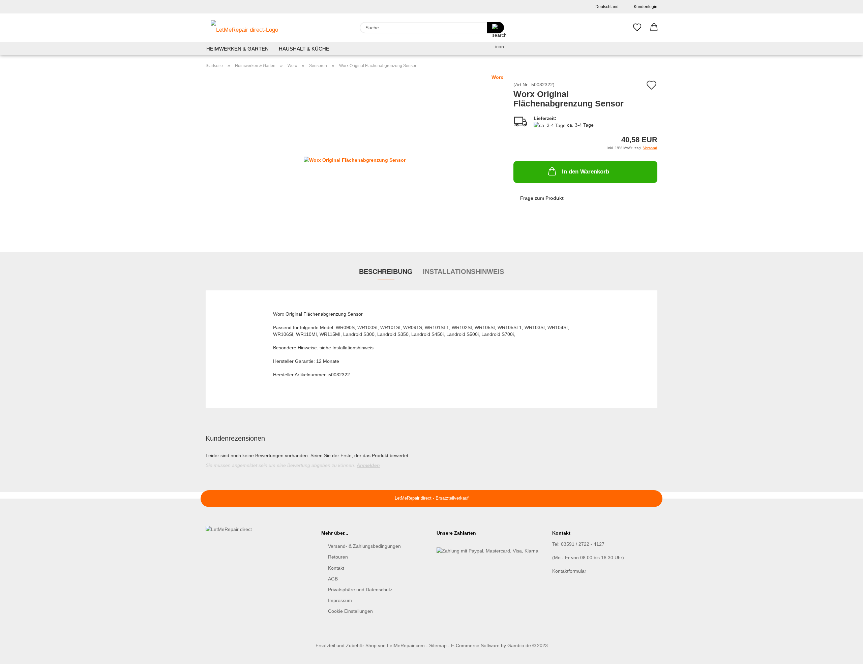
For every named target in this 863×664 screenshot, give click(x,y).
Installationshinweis (463, 271)
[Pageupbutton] (844, 654)
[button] (654, 27)
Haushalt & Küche (304, 49)
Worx (497, 77)
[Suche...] (495, 27)
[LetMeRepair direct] (244, 27)
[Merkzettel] (637, 27)
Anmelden (368, 465)
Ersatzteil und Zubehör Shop (346, 645)
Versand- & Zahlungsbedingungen (364, 546)
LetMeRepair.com (406, 645)
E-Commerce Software (475, 645)
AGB (333, 578)
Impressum (340, 600)
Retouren (338, 557)
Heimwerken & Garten (237, 49)
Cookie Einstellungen (350, 611)
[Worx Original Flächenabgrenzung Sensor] (355, 157)
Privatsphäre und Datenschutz (360, 589)
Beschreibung (386, 271)
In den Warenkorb (585, 171)
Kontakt (336, 568)
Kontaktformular (569, 571)
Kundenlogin (644, 6)
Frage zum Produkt (542, 198)
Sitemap (438, 645)
